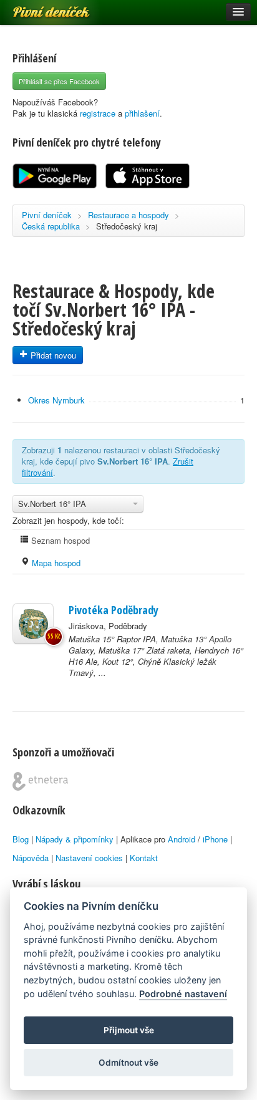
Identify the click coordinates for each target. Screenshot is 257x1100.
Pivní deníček (37, 7)
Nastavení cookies (89, 858)
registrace (97, 113)
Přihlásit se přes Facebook (59, 81)
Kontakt (144, 858)
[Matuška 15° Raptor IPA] (33, 623)
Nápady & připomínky (75, 839)
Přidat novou (52, 355)
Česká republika (51, 226)
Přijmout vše (129, 1030)
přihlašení (142, 113)
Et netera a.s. (40, 781)
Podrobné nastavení (183, 993)
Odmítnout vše (128, 1063)
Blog (20, 839)
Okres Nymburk (56, 400)
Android (181, 839)
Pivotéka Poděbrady (113, 609)
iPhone (215, 839)
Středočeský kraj (126, 226)
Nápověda (30, 858)
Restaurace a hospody (128, 215)
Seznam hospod (59, 540)
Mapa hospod (54, 563)
